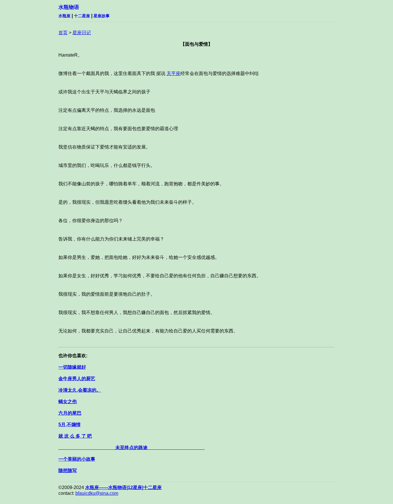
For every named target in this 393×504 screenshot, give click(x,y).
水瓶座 (64, 16)
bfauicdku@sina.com (96, 493)
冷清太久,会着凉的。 (79, 390)
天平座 (173, 73)
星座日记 (82, 32)
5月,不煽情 (69, 424)
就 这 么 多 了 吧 (75, 436)
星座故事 (102, 16)
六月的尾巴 (69, 413)
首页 (63, 32)
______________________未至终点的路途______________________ (131, 447)
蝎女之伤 (67, 401)
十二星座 (82, 16)
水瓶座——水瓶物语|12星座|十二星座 (123, 487)
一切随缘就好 (72, 367)
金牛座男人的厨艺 (76, 378)
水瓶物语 (68, 7)
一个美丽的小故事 (76, 459)
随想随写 (67, 470)
